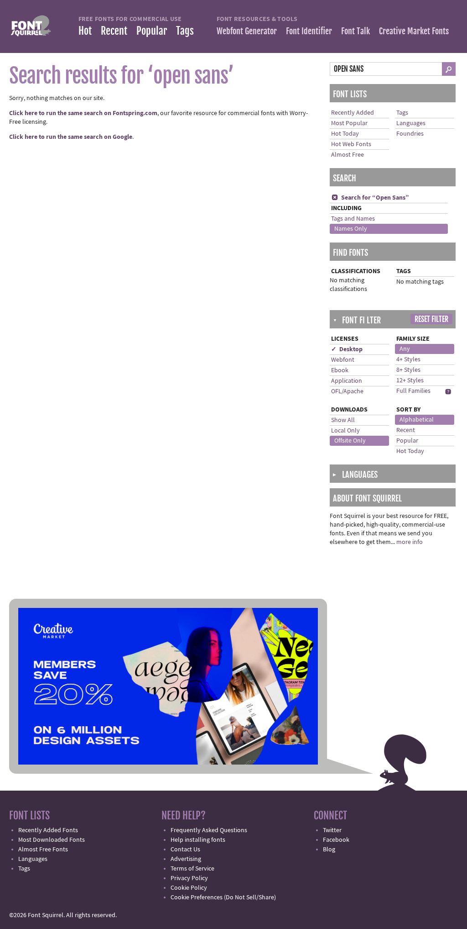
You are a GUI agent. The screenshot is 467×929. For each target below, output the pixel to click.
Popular (151, 31)
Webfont (342, 360)
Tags (185, 31)
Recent (114, 31)
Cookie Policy (189, 888)
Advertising (186, 859)
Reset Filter (431, 319)
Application (346, 381)
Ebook (339, 370)
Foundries (410, 134)
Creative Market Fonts (414, 31)
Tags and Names (353, 219)
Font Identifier (309, 31)
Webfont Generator (247, 31)
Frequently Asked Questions (209, 830)
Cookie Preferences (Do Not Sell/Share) (223, 897)
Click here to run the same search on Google (70, 137)
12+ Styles (410, 380)
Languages (410, 123)
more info (409, 542)
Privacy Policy (189, 878)
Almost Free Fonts (43, 849)
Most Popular (349, 123)
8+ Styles (408, 370)
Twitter (332, 830)
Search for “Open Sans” (370, 197)
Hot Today (345, 134)
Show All (343, 420)
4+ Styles (408, 359)
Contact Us (185, 849)
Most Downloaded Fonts (51, 840)
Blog (329, 849)
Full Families (413, 391)
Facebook (336, 840)
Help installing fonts (198, 840)
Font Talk (355, 31)
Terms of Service (192, 869)
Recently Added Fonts (48, 830)
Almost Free (347, 155)
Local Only (345, 431)
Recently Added (352, 113)
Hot (85, 31)
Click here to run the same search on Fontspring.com (83, 113)
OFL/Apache (347, 391)
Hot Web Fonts (351, 144)
